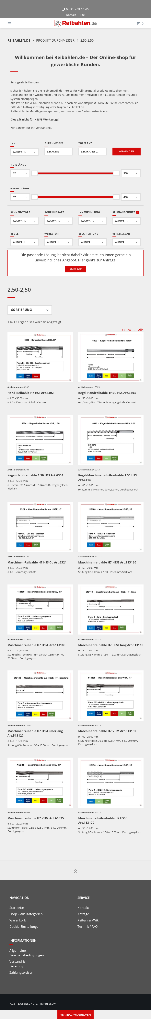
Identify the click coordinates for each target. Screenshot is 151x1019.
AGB (12, 1003)
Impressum (48, 1003)
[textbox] (24, 152)
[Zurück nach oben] (75, 870)
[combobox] (24, 152)
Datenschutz (28, 1003)
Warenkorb (17, 920)
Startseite (16, 908)
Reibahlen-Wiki (88, 920)
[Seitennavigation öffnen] (16, 23)
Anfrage (75, 269)
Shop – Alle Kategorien (26, 914)
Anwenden (126, 151)
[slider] (34, 173)
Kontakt (71, 15)
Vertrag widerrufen (75, 1014)
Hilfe (82, 15)
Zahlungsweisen (21, 972)
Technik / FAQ (87, 926)
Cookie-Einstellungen (25, 926)
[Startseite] (75, 23)
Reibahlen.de (18, 40)
